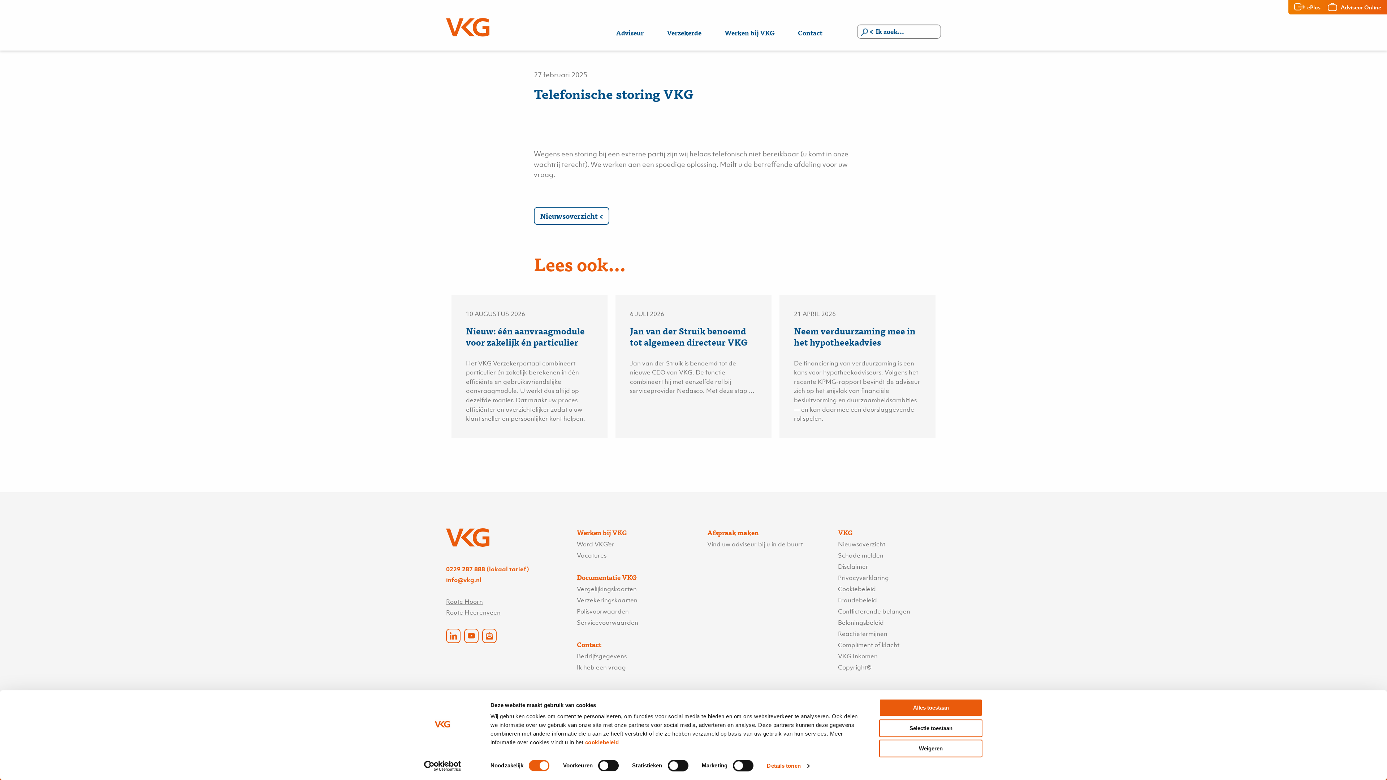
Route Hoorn (464, 602)
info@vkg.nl (463, 580)
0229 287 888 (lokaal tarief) (487, 569)
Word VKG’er (595, 544)
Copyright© (855, 667)
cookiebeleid (602, 742)
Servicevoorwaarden (607, 623)
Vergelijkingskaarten (607, 589)
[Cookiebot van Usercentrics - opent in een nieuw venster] (442, 765)
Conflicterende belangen (874, 611)
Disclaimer (853, 567)
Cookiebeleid (857, 589)
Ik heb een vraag (601, 667)
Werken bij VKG (750, 32)
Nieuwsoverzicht (569, 216)
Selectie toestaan (930, 728)
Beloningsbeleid (861, 623)
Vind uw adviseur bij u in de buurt (755, 544)
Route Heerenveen (473, 612)
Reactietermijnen (862, 634)
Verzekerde (684, 32)
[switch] (608, 765)
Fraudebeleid (857, 600)
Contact (810, 32)
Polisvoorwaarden (603, 611)
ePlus (1314, 7)
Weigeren (931, 748)
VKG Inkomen (858, 656)
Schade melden (860, 555)
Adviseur (630, 32)
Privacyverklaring (863, 578)
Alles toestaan (931, 708)
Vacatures (591, 555)
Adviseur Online (1361, 7)
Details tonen (783, 766)
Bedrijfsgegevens (602, 656)
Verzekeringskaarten (607, 600)
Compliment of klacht (868, 645)
